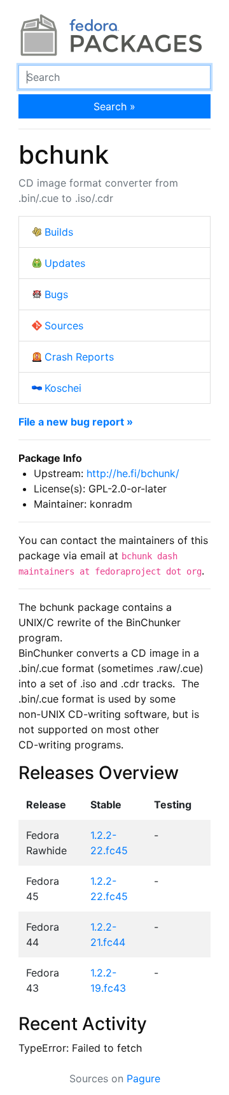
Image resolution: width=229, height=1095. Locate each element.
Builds (59, 231)
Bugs (56, 294)
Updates (65, 263)
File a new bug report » (75, 421)
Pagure (143, 1078)
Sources (64, 325)
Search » (114, 106)
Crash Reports (79, 356)
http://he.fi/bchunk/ (133, 473)
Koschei (63, 388)
